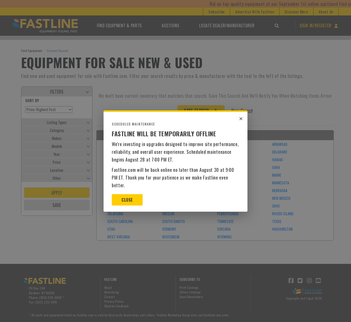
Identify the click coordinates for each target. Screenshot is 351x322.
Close (127, 200)
